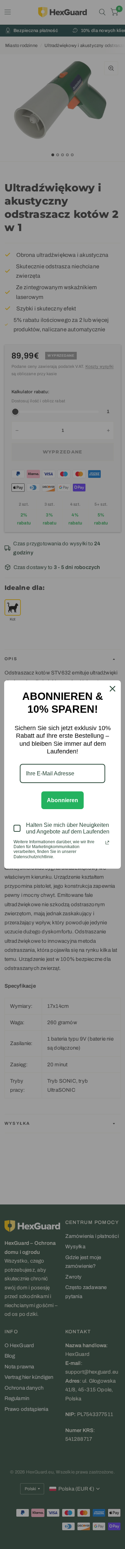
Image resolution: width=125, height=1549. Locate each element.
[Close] (112, 688)
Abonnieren (62, 800)
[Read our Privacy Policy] (107, 842)
